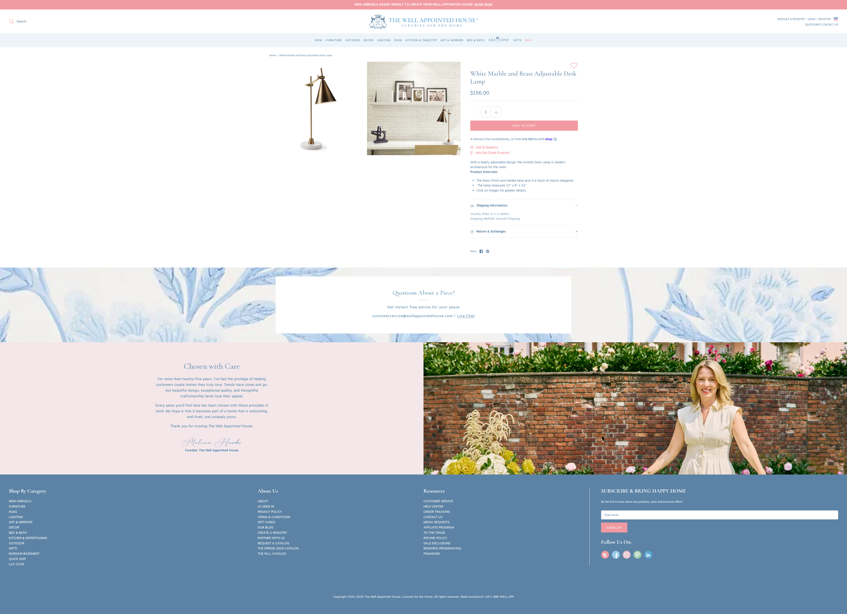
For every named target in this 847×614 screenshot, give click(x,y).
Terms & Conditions (274, 517)
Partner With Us (271, 538)
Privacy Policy (270, 512)
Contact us (830, 24)
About (263, 501)
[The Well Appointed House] (423, 21)
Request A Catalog (273, 543)
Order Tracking (437, 512)
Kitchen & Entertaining (28, 538)
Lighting (16, 517)
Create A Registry (272, 532)
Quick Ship (17, 559)
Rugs (13, 512)
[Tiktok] (648, 555)
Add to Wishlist (574, 66)
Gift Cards (266, 522)
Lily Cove (16, 564)
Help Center (433, 506)
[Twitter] (605, 555)
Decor (14, 527)
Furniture (17, 506)
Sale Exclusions (437, 543)
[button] (836, 19)
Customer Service (438, 501)
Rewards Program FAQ (442, 548)
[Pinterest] (637, 555)
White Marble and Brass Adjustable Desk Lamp (305, 55)
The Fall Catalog (272, 553)
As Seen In (266, 506)
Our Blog (265, 527)
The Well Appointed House (382, 597)
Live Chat (466, 315)
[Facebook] (616, 555)
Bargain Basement (24, 553)
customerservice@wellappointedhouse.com (412, 315)
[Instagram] (627, 555)
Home (272, 55)
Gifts (13, 548)
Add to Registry (487, 147)
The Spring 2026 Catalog (278, 548)
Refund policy (435, 538)
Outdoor (16, 543)
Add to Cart (524, 125)
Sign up (614, 527)
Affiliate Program (439, 527)
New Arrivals (20, 501)
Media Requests (437, 522)
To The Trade (434, 532)
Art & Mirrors (20, 522)
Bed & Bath (18, 532)
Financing (432, 553)
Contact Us (433, 517)
